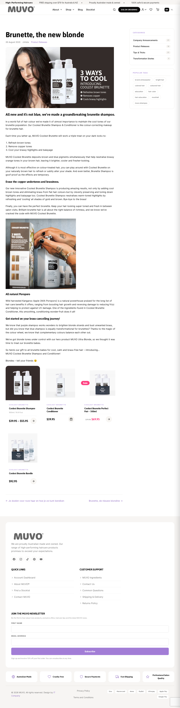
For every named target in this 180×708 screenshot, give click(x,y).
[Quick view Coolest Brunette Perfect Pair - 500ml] (111, 371)
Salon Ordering (129, 10)
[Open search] (114, 9)
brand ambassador (142, 80)
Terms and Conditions (83, 697)
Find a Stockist (22, 590)
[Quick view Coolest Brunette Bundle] (36, 436)
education (139, 91)
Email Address (18, 636)
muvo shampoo (141, 103)
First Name (16, 623)
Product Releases (39, 42)
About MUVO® (22, 584)
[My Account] (144, 9)
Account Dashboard (24, 577)
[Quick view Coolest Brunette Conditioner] (74, 371)
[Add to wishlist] (36, 377)
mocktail (155, 97)
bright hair (160, 80)
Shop (68, 9)
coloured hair (155, 86)
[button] (71, 419)
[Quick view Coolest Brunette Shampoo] (36, 371)
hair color (152, 91)
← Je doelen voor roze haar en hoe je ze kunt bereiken (35, 500)
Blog (80, 9)
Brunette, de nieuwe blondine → (106, 500)
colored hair (140, 86)
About (55, 9)
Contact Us (88, 584)
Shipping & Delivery (92, 596)
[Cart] (157, 9)
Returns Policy (90, 603)
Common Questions (92, 590)
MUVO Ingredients (92, 577)
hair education (141, 97)
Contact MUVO (22, 596)
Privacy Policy (83, 691)
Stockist (90, 9)
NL (172, 10)
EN (167, 10)
